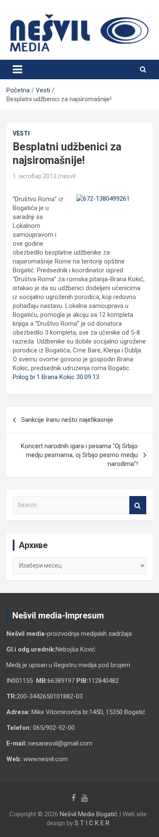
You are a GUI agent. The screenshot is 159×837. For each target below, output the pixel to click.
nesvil (67, 176)
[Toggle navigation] (17, 69)
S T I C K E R (92, 823)
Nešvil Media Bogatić (88, 814)
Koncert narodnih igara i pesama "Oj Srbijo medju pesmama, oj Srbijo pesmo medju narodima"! (79, 455)
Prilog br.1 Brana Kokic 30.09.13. (56, 377)
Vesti (21, 133)
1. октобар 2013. (35, 176)
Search (137, 505)
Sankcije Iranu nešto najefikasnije (67, 420)
